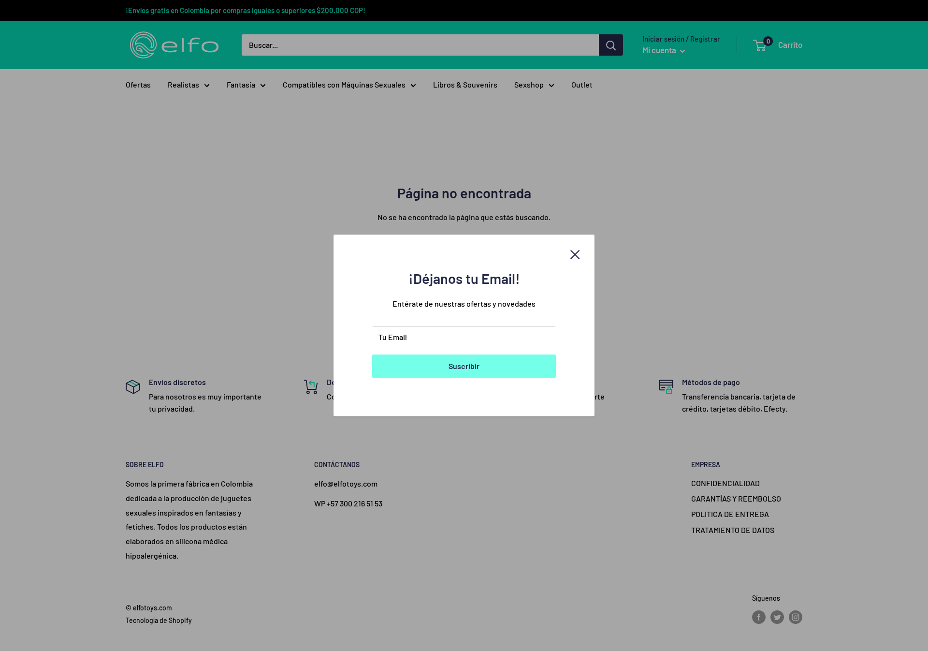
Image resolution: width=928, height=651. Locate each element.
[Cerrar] (575, 253)
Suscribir (464, 365)
